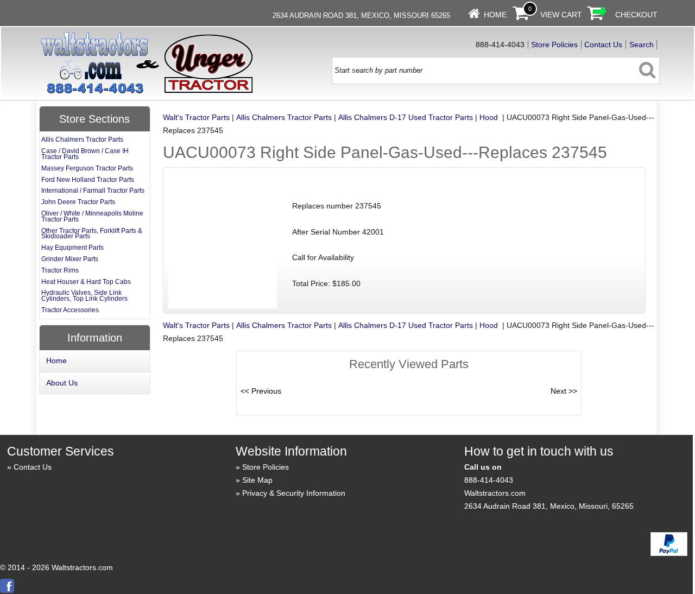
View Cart (561, 14)
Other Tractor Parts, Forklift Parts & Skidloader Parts (91, 234)
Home (495, 14)
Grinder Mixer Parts (69, 259)
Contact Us (603, 44)
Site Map (257, 480)
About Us (62, 382)
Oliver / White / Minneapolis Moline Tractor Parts (92, 216)
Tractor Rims (60, 270)
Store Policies (554, 44)
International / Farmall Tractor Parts (92, 190)
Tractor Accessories (70, 310)
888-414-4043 (488, 480)
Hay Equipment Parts (72, 247)
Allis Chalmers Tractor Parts (284, 117)
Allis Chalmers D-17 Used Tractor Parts (405, 117)
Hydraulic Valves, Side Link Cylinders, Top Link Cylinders (84, 295)
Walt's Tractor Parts (196, 117)
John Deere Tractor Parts (78, 202)
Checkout (636, 14)
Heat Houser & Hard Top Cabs (86, 282)
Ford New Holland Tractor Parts (87, 180)
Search (641, 44)
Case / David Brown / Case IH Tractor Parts (85, 154)
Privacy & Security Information (293, 493)
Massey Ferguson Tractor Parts (87, 168)
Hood (489, 117)
